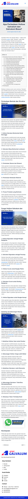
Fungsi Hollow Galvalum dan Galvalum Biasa (13, 65)
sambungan (19, 144)
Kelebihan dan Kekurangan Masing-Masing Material (14, 75)
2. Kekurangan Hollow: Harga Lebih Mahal (14, 78)
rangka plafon (11, 273)
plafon (13, 47)
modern (8, 39)
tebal (2, 185)
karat (20, 44)
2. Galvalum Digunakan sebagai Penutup (13, 68)
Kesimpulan (6, 85)
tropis (19, 406)
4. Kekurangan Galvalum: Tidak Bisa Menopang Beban (13, 82)
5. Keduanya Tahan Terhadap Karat (13, 84)
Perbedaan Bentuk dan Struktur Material (12, 57)
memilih (6, 94)
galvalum (16, 199)
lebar (2, 174)
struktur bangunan (5, 97)
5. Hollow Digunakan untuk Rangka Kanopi (14, 72)
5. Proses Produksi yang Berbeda (12, 64)
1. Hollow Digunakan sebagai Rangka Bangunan (15, 67)
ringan (15, 140)
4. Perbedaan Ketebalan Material (12, 62)
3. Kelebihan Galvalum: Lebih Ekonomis (13, 80)
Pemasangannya (19, 289)
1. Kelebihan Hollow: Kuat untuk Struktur (13, 77)
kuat (24, 140)
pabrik (6, 289)
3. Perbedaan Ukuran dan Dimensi (12, 61)
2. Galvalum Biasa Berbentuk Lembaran (13, 59)
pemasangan (4, 262)
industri (8, 265)
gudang (18, 263)
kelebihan (19, 329)
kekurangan (11, 334)
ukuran (2, 160)
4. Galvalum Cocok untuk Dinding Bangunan (15, 71)
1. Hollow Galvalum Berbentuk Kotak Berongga (14, 58)
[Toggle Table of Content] (23, 55)
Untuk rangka (18, 391)
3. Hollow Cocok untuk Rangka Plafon (13, 70)
